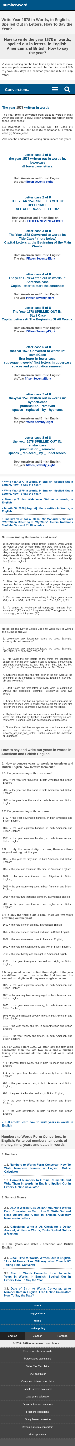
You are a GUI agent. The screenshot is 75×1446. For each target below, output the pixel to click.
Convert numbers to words (37, 1351)
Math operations (38, 1434)
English (12, 1335)
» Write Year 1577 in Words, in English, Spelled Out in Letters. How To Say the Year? (37, 483)
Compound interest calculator (37, 1381)
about (37, 1305)
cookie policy (38, 1328)
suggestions (37, 1313)
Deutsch (37, 1335)
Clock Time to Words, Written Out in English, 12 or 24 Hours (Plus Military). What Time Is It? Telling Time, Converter (37, 1261)
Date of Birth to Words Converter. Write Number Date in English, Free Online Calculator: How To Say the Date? (37, 1292)
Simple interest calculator (37, 1389)
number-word (15, 5)
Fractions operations (37, 1411)
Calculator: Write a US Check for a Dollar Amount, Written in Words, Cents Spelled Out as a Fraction (37, 1230)
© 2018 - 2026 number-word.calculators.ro (37, 1343)
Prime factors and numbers (37, 1404)
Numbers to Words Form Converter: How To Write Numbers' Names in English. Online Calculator (37, 1168)
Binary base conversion (37, 1419)
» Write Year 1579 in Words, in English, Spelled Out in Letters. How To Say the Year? (37, 492)
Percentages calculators (37, 1358)
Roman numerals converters (37, 1427)
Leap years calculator (37, 1396)
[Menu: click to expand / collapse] (57, 89)
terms (37, 1320)
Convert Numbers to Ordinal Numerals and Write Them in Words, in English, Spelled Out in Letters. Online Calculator (37, 1183)
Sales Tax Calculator (37, 1366)
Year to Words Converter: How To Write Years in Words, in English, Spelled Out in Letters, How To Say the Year (37, 1276)
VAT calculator (37, 1373)
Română (62, 1335)
